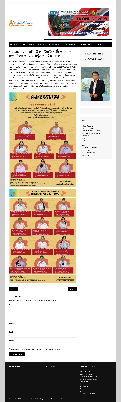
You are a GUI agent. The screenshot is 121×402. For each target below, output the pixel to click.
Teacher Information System (90, 133)
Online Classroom (69, 45)
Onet (83, 138)
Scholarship (85, 135)
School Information (87, 128)
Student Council (53, 45)
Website (11, 340)
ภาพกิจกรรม (85, 150)
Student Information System (90, 131)
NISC (90, 45)
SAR (83, 140)
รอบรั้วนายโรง (86, 155)
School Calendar (87, 126)
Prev (14, 289)
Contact (98, 45)
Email (11, 332)
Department (85, 143)
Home (16, 45)
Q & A (83, 145)
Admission (31, 45)
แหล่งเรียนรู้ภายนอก (88, 152)
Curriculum (82, 45)
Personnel (41, 45)
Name (11, 323)
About (23, 45)
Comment (12, 305)
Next (71, 289)
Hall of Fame (84, 386)
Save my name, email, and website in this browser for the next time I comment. (35, 349)
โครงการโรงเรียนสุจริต (89, 148)
